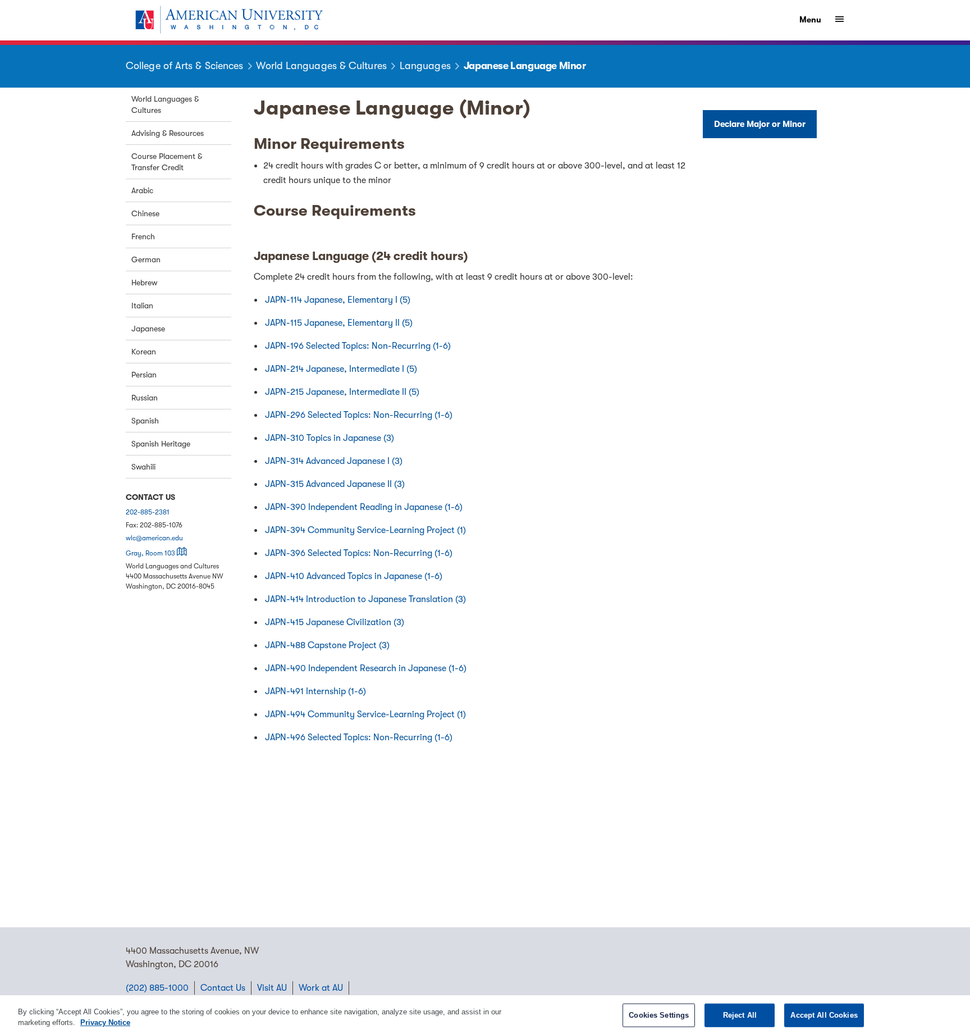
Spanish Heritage (160, 443)
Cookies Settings (659, 1015)
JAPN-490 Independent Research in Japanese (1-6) (365, 668)
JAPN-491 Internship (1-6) (315, 691)
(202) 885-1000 (157, 988)
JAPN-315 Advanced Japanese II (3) (335, 484)
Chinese (145, 213)
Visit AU (272, 988)
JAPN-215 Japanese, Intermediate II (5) (342, 392)
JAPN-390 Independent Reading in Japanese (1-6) (364, 507)
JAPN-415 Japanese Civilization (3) (334, 622)
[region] (485, 1014)
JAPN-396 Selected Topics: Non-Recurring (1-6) (358, 553)
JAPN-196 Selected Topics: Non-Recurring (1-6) (358, 346)
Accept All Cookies (823, 1015)
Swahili (143, 466)
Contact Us (222, 988)
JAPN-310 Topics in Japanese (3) (329, 438)
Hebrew (144, 282)
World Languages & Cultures (165, 104)
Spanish (145, 420)
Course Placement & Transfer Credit (166, 162)
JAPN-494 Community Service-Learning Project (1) (365, 714)
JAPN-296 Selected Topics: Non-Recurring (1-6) (358, 415)
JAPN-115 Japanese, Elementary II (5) (339, 323)
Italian (142, 305)
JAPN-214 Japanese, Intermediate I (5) (341, 369)
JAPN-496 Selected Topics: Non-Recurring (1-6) (358, 737)
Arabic (142, 190)
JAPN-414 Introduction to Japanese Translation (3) (365, 599)
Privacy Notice (105, 1022)
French (143, 236)
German (146, 259)
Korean (143, 351)
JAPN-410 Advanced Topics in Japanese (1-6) (353, 576)
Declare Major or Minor (760, 124)
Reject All (740, 1015)
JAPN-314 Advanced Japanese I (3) (333, 461)
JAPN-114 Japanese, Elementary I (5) (337, 300)
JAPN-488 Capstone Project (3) (327, 645)
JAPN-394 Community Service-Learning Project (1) (365, 530)
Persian (144, 374)
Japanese (148, 328)
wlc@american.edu (154, 538)
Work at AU (321, 988)
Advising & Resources (167, 133)
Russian (144, 397)
